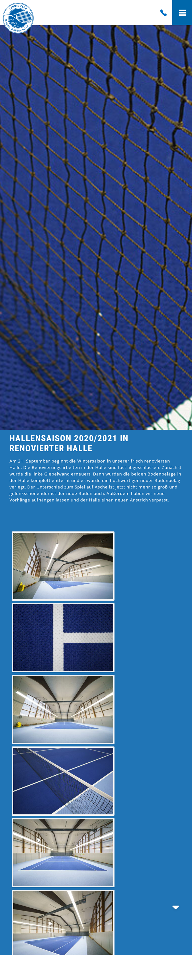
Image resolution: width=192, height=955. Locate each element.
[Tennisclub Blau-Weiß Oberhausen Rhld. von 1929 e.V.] (18, 32)
